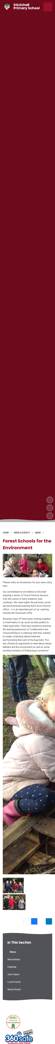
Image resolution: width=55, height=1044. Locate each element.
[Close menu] (47, 6)
